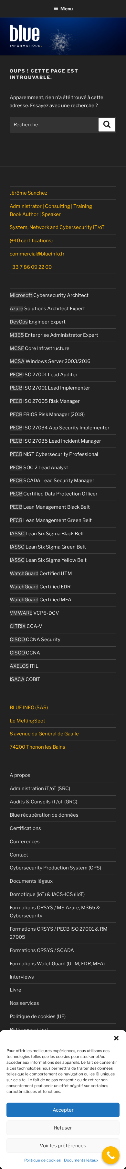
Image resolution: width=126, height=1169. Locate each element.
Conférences (25, 842)
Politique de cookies (42, 1160)
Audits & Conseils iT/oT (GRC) (43, 802)
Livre (15, 990)
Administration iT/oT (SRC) (40, 788)
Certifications (25, 828)
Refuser (63, 1128)
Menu (66, 8)
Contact (19, 855)
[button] (116, 1038)
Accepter (63, 1110)
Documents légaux (81, 1160)
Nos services (24, 1003)
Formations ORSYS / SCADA (42, 950)
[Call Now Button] (111, 1155)
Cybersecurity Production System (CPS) (55, 868)
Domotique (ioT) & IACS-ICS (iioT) (47, 894)
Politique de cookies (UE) (38, 1016)
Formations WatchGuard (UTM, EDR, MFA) (57, 964)
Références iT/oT (29, 1030)
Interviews (22, 977)
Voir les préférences (63, 1146)
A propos (20, 775)
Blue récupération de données (44, 815)
